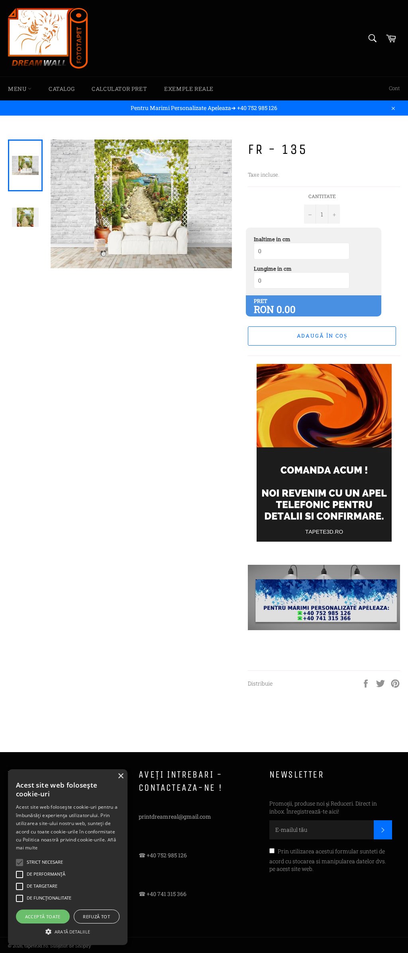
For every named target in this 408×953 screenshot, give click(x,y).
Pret (260, 301)
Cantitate (322, 196)
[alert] (68, 857)
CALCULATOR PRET (119, 88)
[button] (68, 931)
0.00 (286, 309)
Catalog (62, 88)
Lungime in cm (273, 268)
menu (18, 88)
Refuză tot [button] (96, 917)
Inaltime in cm (272, 239)
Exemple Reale (189, 88)
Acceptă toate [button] (43, 917)
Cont (394, 88)
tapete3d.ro (36, 946)
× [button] (121, 776)
